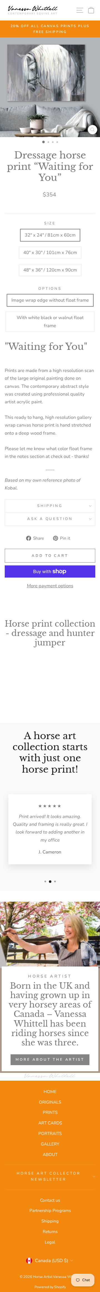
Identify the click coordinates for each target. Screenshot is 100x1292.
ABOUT (50, 1154)
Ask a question (50, 518)
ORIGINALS (50, 1102)
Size (50, 223)
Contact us (50, 1200)
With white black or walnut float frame (50, 321)
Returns (50, 1231)
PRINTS (50, 1112)
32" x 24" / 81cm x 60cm (50, 235)
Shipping (50, 1221)
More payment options (50, 586)
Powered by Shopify (50, 1287)
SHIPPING (50, 505)
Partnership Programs (50, 1210)
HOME (50, 1091)
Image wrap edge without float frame (50, 300)
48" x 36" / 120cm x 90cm (50, 270)
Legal (50, 1242)
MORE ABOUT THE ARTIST (50, 1059)
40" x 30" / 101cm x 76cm (50, 252)
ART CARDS (50, 1123)
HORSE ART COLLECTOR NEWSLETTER (49, 1176)
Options (50, 288)
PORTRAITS (50, 1133)
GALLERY (50, 1144)
